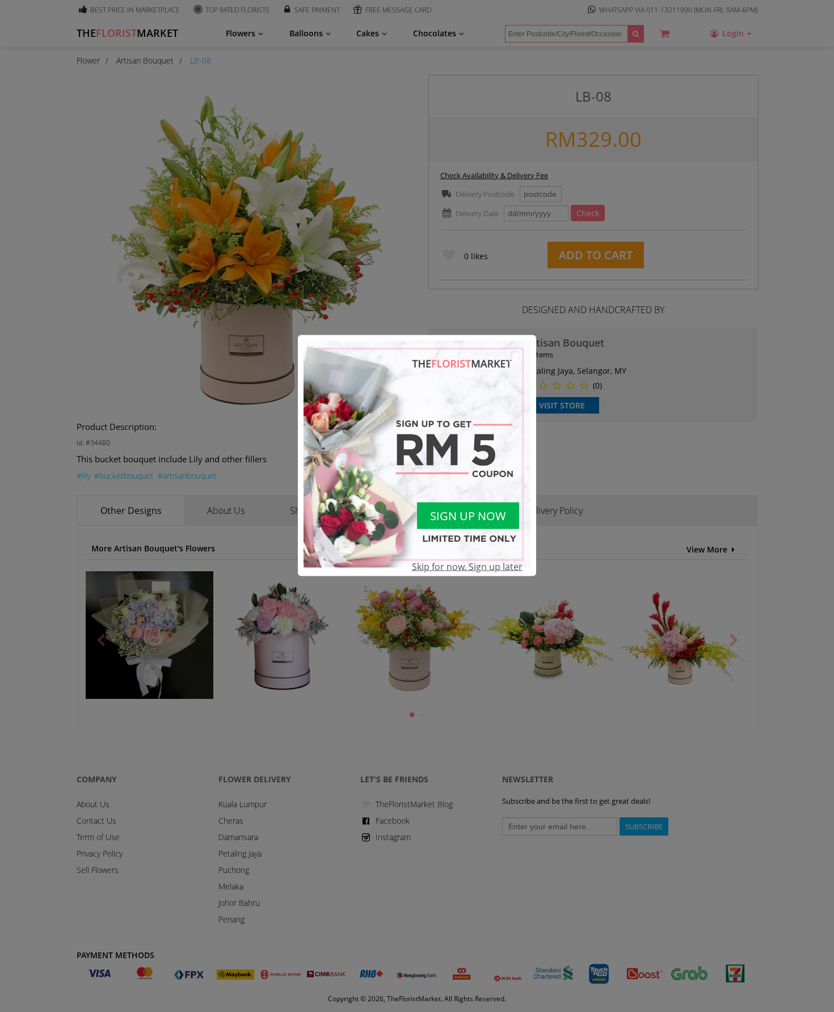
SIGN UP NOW (468, 515)
